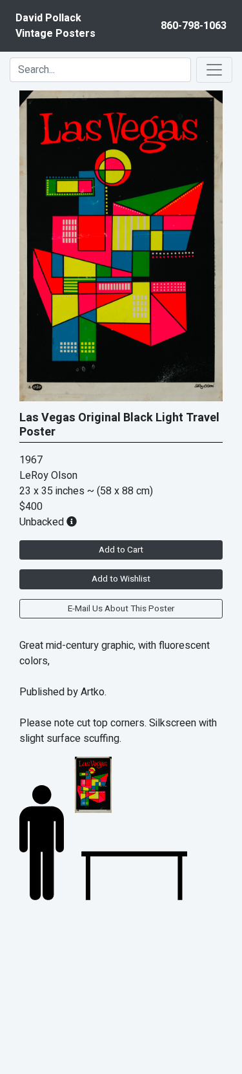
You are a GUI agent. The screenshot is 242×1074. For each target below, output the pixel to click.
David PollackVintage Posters (55, 25)
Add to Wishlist (121, 579)
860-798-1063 (194, 26)
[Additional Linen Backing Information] (71, 522)
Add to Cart (121, 549)
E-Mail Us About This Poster (121, 608)
